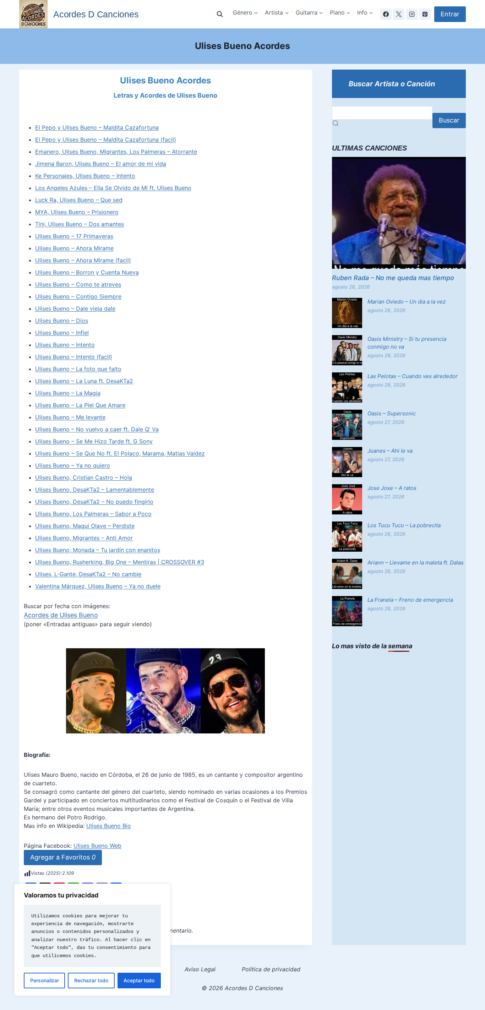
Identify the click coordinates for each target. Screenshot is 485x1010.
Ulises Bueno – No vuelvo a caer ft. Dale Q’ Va (97, 429)
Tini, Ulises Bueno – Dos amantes (79, 224)
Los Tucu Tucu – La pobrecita (404, 525)
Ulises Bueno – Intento (65, 344)
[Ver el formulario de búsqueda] (219, 14)
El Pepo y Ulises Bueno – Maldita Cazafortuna (97, 127)
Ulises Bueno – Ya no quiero (72, 465)
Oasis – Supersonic (391, 413)
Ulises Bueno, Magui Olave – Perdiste (85, 525)
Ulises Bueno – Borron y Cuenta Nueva (87, 272)
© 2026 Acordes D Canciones (242, 988)
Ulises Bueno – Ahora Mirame (74, 248)
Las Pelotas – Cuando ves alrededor (412, 376)
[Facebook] (386, 14)
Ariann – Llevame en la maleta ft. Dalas (415, 562)
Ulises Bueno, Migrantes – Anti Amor (84, 537)
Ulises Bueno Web (97, 845)
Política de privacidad (271, 969)
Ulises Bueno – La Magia (67, 393)
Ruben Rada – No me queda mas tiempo (393, 278)
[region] (92, 940)
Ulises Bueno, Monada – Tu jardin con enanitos (97, 549)
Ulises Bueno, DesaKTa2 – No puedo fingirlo (94, 501)
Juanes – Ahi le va (390, 450)
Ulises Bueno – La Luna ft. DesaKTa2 (84, 380)
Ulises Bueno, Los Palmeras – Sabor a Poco (93, 513)
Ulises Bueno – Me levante (70, 417)
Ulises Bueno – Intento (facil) (73, 356)
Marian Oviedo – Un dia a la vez (406, 301)
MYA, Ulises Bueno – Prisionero (77, 211)
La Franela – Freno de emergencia (410, 599)
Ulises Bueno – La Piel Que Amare (80, 405)
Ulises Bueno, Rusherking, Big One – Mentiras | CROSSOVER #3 (119, 562)
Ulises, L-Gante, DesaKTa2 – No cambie (88, 574)
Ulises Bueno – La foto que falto (78, 368)
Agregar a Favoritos (63, 857)
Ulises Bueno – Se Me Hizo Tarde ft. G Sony (94, 441)
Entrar (450, 14)
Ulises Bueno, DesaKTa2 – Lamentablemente (94, 489)
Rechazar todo (91, 980)
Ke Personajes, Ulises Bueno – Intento (85, 175)
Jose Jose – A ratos (391, 488)
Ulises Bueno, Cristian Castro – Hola (83, 477)
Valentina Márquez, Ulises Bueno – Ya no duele (97, 586)
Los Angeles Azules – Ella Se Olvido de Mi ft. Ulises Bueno (113, 187)
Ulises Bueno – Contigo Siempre (78, 296)
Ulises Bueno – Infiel (62, 332)
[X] (398, 14)
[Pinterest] (425, 14)
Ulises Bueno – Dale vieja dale (75, 308)
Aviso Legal (200, 969)
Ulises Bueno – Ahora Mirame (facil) (83, 260)
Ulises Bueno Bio (108, 825)
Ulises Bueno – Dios (61, 320)
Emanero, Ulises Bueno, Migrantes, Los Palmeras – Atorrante (116, 151)
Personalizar (44, 980)
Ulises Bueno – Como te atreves (78, 284)
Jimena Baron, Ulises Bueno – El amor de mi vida (100, 163)
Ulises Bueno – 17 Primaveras (74, 236)
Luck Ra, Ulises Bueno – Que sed (78, 199)
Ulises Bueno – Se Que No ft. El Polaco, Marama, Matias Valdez (120, 453)
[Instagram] (412, 14)
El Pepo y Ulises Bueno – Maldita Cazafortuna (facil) (105, 139)
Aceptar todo (139, 980)
